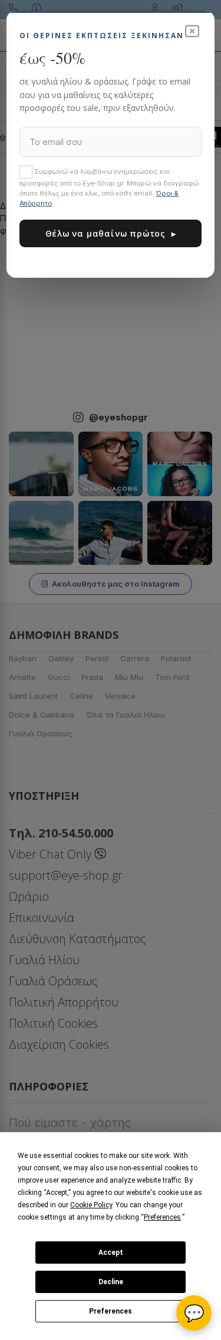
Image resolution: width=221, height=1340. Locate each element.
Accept (110, 1252)
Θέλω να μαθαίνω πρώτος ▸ (110, 233)
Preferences (110, 1311)
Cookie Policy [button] (91, 1205)
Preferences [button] (162, 1217)
